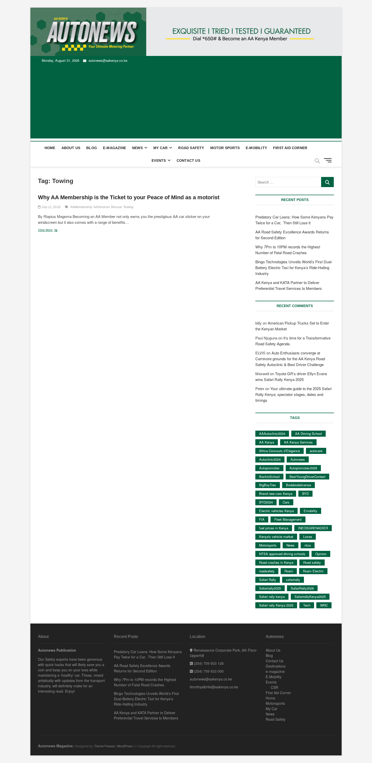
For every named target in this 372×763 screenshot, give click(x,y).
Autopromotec (269, 468)
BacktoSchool (269, 476)
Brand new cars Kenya (275, 493)
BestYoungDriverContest (307, 476)
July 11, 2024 (50, 207)
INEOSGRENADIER (313, 528)
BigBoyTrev (267, 485)
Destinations (275, 666)
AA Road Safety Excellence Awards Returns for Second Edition (142, 668)
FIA (261, 519)
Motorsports (268, 545)
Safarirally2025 (270, 588)
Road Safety (191, 148)
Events (159, 160)
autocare (316, 450)
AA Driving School (308, 433)
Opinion (320, 553)
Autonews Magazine (55, 745)
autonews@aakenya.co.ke (107, 60)
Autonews (298, 459)
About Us (70, 148)
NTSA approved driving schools (282, 553)
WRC (324, 605)
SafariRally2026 (302, 588)
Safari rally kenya (272, 596)
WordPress (124, 746)
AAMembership (81, 207)
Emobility (310, 510)
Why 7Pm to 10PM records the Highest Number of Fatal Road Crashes (145, 682)
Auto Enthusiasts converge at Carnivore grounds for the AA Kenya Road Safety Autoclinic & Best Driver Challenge (290, 358)
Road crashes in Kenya (276, 562)
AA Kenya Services (298, 442)
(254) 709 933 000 (208, 671)
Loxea (307, 536)
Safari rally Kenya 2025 (276, 605)
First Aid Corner (290, 148)
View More (54, 230)
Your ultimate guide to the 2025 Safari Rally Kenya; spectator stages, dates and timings (293, 394)
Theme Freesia (104, 746)
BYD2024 (266, 502)
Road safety (312, 562)
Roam (288, 571)
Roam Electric (313, 571)
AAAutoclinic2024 (272, 433)
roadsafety (267, 571)
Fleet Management (288, 519)
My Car (160, 148)
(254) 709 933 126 (208, 663)
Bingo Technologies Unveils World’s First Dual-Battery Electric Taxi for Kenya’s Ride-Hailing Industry (294, 267)
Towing (128, 207)
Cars (286, 502)
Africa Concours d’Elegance (279, 450)
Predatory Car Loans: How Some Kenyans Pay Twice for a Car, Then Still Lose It (148, 654)
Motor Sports (225, 148)
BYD (305, 493)
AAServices (101, 207)
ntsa (307, 545)
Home (50, 148)
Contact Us (188, 160)
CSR (274, 687)
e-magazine (114, 148)
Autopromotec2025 (303, 468)
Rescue (116, 207)
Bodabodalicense (298, 485)
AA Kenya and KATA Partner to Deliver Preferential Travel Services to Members (146, 715)
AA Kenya (266, 442)
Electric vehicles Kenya (276, 510)
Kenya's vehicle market (276, 536)
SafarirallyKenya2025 (310, 596)
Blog (91, 148)
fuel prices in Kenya (273, 528)
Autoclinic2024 (270, 459)
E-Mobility (256, 148)
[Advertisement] (186, 103)
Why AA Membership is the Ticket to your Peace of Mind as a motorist (128, 197)
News (137, 148)
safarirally (293, 579)
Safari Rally (267, 579)
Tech (306, 605)
